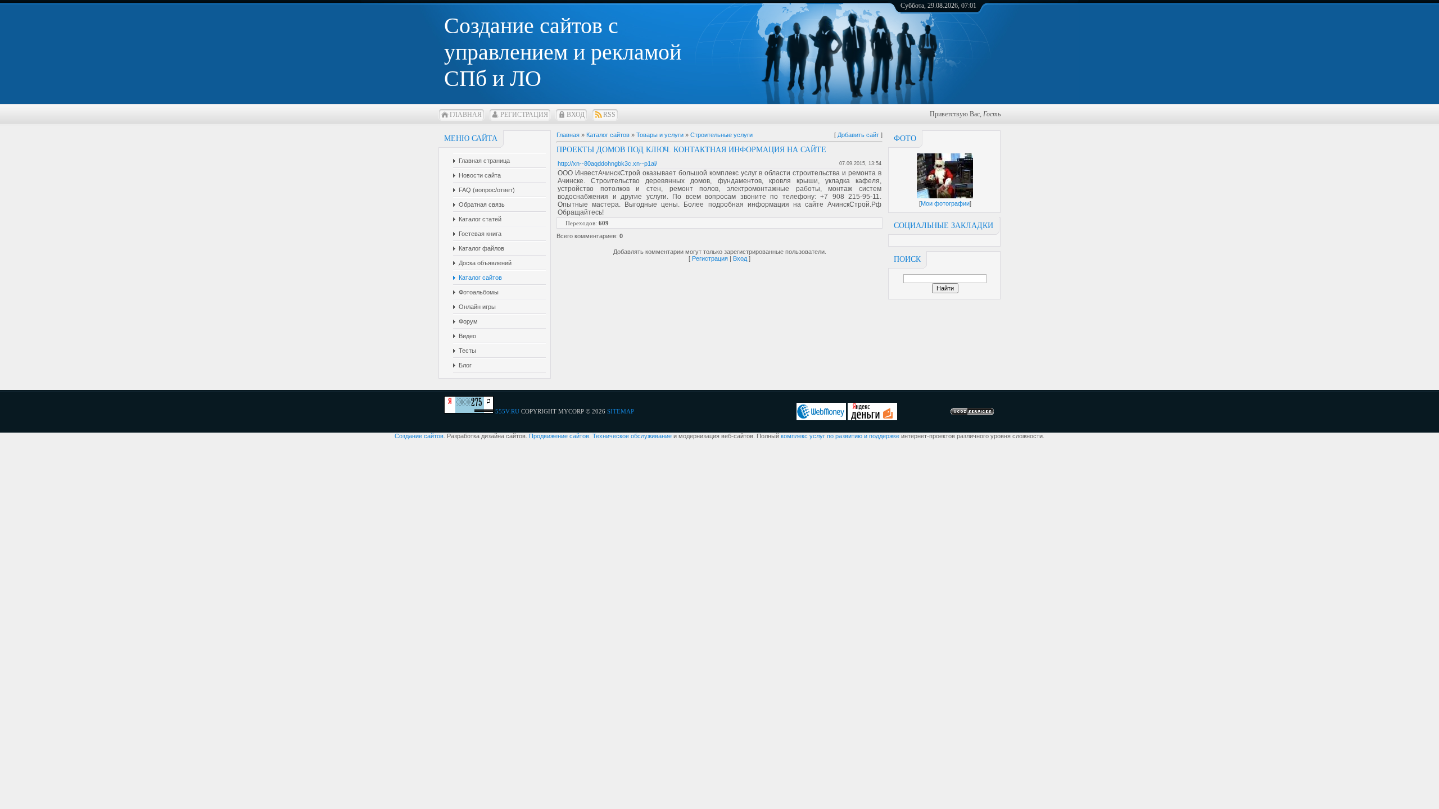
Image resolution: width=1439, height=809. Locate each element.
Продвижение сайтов (559, 436)
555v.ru (507, 411)
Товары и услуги (660, 134)
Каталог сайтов (608, 134)
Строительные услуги (721, 134)
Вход (576, 115)
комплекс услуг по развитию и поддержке (840, 436)
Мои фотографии (945, 203)
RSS (609, 115)
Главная (466, 115)
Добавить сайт (858, 134)
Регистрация (524, 115)
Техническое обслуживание (632, 436)
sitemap (620, 411)
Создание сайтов (419, 436)
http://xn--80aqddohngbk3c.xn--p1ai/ (607, 163)
